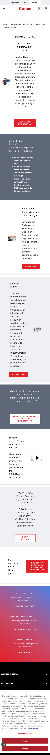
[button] (25, 674)
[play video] (37, 457)
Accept (25, 748)
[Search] (46, 8)
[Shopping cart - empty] (39, 8)
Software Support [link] (25, 629)
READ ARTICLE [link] (25, 538)
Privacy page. (33, 728)
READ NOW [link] (31, 267)
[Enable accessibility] (3, 744)
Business (34, 2)
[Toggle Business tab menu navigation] (4, 8)
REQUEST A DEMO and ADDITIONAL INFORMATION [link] (25, 418)
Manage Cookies (25, 733)
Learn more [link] (25, 652)
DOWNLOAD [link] (18, 374)
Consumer (15, 2)
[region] (25, 721)
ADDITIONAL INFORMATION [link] (25, 123)
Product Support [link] (25, 606)
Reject (25, 741)
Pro (25, 2)
